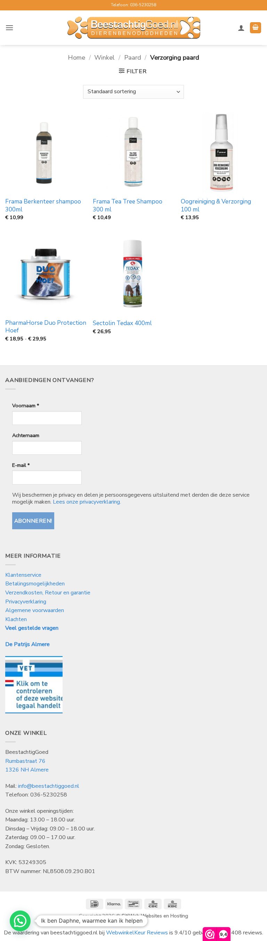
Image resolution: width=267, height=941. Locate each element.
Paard (132, 57)
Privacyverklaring (25, 601)
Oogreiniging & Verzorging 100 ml (216, 205)
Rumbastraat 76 (25, 761)
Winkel (104, 57)
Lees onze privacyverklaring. (87, 502)
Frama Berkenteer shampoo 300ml (43, 205)
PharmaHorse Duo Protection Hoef (45, 326)
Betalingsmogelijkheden (35, 583)
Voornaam (25, 405)
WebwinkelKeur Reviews (137, 932)
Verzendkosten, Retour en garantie (47, 592)
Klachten (16, 619)
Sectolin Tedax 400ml (122, 323)
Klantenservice (24, 575)
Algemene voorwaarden (34, 610)
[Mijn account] (241, 27)
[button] (9, 27)
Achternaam (25, 435)
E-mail (21, 465)
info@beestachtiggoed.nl (48, 786)
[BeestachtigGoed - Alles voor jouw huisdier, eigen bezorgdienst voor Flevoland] (134, 27)
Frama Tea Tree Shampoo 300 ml (127, 205)
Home (76, 57)
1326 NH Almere (27, 770)
